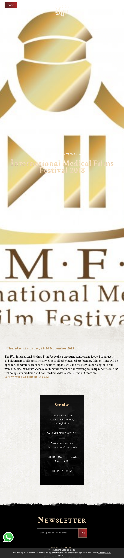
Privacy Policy (104, 553)
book (11, 5)
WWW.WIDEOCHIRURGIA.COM (27, 377)
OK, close (62, 556)
